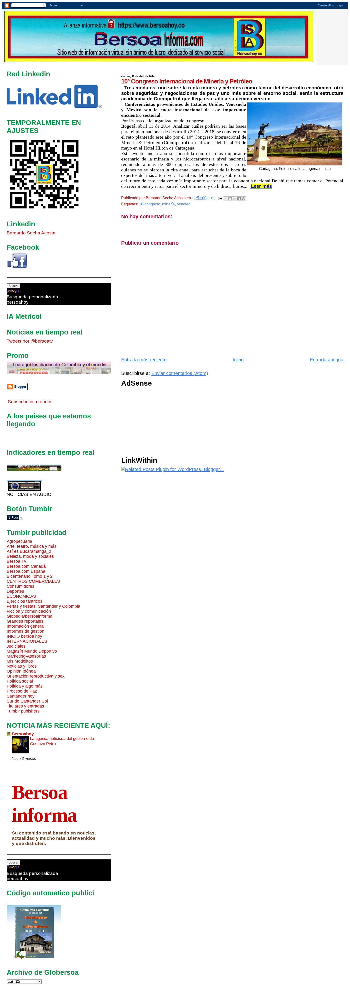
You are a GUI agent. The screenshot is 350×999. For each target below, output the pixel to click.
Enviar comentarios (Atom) (179, 373)
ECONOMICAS (21, 596)
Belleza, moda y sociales (30, 556)
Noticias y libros (22, 666)
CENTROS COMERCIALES (33, 581)
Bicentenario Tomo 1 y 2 (30, 576)
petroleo (183, 204)
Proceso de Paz (22, 691)
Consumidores (20, 586)
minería (168, 204)
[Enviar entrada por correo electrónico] (219, 198)
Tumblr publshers (23, 711)
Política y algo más (25, 686)
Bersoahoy (23, 734)
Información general (26, 626)
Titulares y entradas (25, 706)
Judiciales (16, 646)
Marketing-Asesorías (26, 656)
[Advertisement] (232, 423)
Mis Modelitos (20, 661)
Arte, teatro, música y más (31, 546)
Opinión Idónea (21, 671)
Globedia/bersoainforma (29, 616)
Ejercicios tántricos (24, 601)
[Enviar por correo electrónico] (225, 198)
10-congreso (149, 204)
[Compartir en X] (234, 198)
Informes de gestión (25, 631)
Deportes (15, 591)
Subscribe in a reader (30, 401)
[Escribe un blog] (230, 198)
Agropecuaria (19, 541)
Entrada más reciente (144, 359)
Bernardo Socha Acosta (31, 232)
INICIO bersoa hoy (24, 636)
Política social (20, 681)
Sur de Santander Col (27, 701)
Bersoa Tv (16, 561)
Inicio (238, 359)
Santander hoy (21, 696)
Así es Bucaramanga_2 (29, 551)
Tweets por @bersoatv (30, 341)
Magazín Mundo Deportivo (32, 651)
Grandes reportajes (25, 621)
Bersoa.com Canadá (26, 566)
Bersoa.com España (26, 571)
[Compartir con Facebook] (239, 198)
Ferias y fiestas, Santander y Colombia (43, 606)
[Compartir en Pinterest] (243, 198)
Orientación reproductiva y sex (36, 676)
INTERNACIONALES (27, 641)
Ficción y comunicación (29, 611)
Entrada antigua (326, 359)
